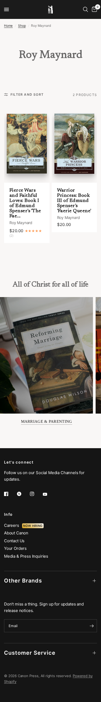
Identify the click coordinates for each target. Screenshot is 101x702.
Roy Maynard (20, 222)
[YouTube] (49, 494)
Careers (13, 525)
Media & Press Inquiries (26, 556)
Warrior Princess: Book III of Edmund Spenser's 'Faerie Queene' (74, 201)
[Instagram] (36, 494)
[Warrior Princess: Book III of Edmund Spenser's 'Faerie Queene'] (74, 143)
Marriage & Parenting (46, 421)
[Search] (85, 9)
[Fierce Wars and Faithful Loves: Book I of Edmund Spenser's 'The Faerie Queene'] (27, 143)
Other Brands (23, 580)
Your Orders (15, 548)
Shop (22, 26)
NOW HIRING (32, 526)
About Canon (16, 532)
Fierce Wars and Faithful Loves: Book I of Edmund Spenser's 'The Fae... (25, 203)
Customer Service (29, 653)
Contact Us (14, 540)
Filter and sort (27, 94)
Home (8, 26)
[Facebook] (10, 494)
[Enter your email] (91, 625)
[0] (93, 9)
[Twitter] (23, 494)
